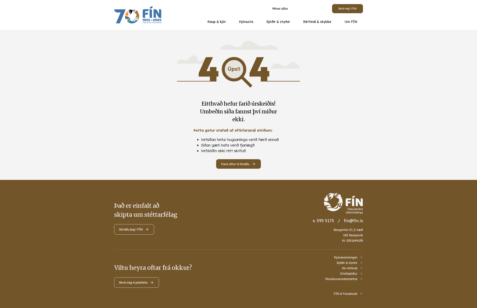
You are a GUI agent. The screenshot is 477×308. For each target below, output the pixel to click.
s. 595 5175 (323, 220)
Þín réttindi (349, 268)
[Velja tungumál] (321, 8)
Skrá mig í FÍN (347, 8)
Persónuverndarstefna (341, 279)
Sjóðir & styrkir (347, 263)
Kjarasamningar (345, 257)
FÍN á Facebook (345, 294)
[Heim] (139, 14)
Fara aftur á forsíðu (235, 164)
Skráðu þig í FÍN (131, 229)
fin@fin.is (353, 220)
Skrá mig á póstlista (133, 282)
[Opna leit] (307, 8)
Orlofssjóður (348, 273)
